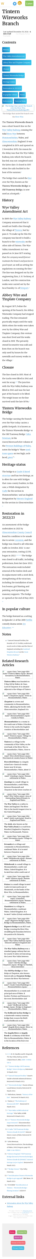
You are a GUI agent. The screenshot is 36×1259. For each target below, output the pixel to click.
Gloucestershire (9, 141)
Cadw (4, 491)
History (6, 50)
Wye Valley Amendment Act (14, 56)
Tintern (18, 230)
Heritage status (9, 82)
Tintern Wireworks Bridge (13, 75)
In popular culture (10, 95)
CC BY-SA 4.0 (25, 1212)
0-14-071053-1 (15, 1150)
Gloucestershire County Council (17, 532)
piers (10, 457)
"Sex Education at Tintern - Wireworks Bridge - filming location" (17, 1188)
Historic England (24, 498)
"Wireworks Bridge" (15, 1085)
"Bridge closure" (14, 1169)
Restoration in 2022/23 (12, 88)
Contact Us (22, 1232)
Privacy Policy (18, 1248)
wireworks (20, 241)
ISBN (23, 1060)
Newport (24, 288)
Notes (22, 95)
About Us (18, 1237)
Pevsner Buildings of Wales (18, 446)
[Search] (20, 3)
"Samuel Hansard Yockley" (17, 1076)
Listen (29, 3)
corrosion (19, 540)
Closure (6, 69)
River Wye (19, 117)
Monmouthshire (10, 137)
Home (12, 1232)
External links (20, 101)
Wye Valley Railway (11, 130)
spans (10, 453)
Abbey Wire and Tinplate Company (16, 63)
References (7, 101)
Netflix (29, 620)
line (30, 178)
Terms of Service (18, 1243)
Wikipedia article (27, 1211)
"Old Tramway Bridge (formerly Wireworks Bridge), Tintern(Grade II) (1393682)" (20, 1157)
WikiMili (6, 3)
